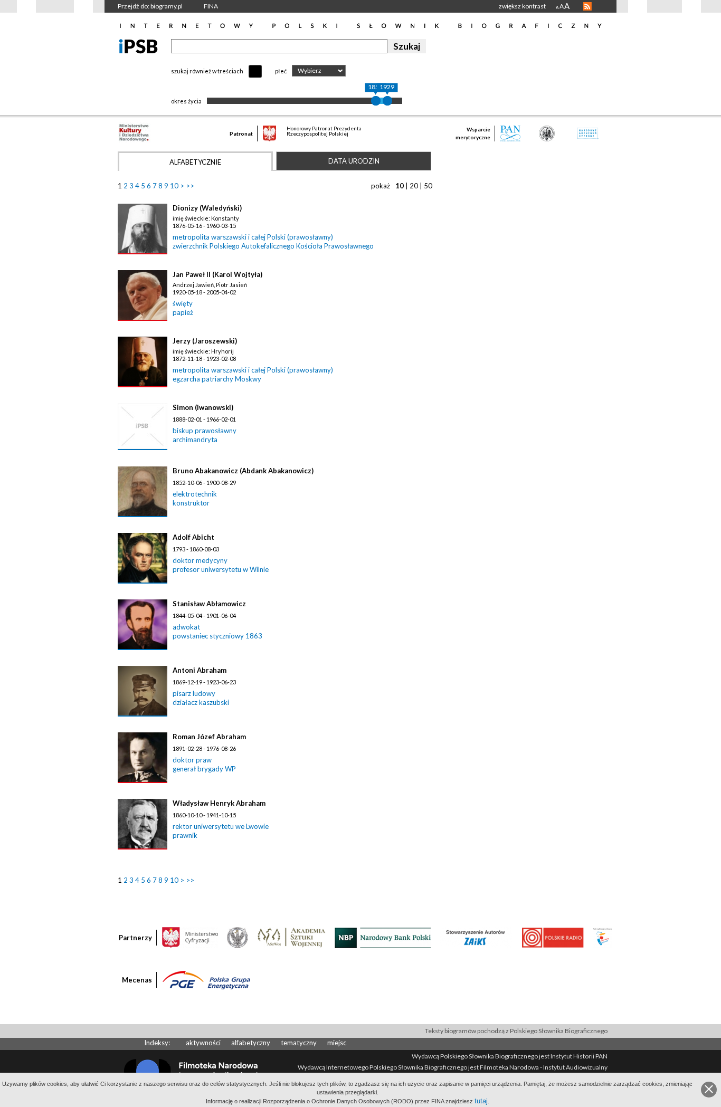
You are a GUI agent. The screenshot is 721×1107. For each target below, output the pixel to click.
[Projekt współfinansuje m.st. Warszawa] (602, 937)
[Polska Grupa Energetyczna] (206, 979)
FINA (211, 6)
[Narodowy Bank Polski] (383, 937)
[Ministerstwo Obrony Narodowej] (237, 937)
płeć (281, 71)
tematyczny (299, 1042)
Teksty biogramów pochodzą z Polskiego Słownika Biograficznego (516, 1031)
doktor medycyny (200, 560)
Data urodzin (354, 161)
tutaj (481, 1101)
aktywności (203, 1042)
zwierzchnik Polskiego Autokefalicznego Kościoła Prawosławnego (273, 246)
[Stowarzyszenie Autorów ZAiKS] (476, 937)
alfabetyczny (250, 1042)
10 (174, 186)
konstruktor (191, 503)
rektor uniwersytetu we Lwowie (221, 826)
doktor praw (192, 760)
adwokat (186, 627)
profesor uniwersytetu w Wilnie (221, 569)
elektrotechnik (195, 494)
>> (190, 186)
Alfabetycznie (195, 162)
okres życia (186, 101)
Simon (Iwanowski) (203, 407)
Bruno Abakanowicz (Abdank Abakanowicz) (243, 470)
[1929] (387, 101)
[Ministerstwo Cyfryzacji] (190, 937)
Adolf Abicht (193, 537)
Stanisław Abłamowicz (209, 603)
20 (414, 186)
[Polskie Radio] (552, 937)
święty (183, 303)
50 (428, 186)
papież (183, 312)
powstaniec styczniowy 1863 (217, 636)
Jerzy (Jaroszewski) (205, 341)
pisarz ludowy (194, 693)
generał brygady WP (204, 769)
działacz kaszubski (201, 702)
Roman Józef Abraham (209, 736)
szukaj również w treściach (207, 71)
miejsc (336, 1042)
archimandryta (195, 439)
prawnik (185, 835)
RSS (587, 6)
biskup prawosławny (204, 430)
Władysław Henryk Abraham (219, 803)
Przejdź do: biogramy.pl (150, 6)
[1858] (376, 101)
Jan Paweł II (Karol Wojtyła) (217, 274)
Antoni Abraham (199, 670)
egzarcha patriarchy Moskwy (217, 379)
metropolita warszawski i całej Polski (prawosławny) (253, 237)
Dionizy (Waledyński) (207, 208)
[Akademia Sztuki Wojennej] (291, 937)
